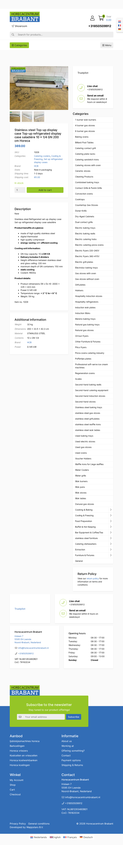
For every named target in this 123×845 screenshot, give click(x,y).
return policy (93, 578)
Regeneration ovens (85, 373)
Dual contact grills (84, 222)
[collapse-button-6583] (110, 515)
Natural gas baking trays (87, 324)
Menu (107, 45)
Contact (66, 755)
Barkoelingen (17, 746)
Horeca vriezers (19, 750)
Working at (68, 746)
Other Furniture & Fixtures (87, 341)
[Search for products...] (13, 34)
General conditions (39, 823)
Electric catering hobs (85, 239)
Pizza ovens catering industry (89, 353)
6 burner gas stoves (85, 131)
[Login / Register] (92, 18)
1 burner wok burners (85, 119)
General (79, 561)
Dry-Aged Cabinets (84, 216)
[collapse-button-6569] (110, 532)
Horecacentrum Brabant (99, 823)
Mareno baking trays (85, 319)
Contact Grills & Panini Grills (88, 188)
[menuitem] (119, 21)
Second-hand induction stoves (90, 396)
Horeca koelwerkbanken (23, 760)
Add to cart (45, 189)
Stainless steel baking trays (88, 407)
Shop (13, 784)
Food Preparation (83, 521)
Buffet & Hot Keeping (85, 527)
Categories (20, 45)
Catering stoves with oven (88, 165)
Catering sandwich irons (87, 159)
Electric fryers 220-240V (87, 250)
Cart (12, 789)
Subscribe (73, 716)
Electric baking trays (85, 228)
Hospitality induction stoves (88, 296)
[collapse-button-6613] (110, 538)
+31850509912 (99, 26)
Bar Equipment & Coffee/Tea (89, 532)
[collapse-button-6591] (110, 544)
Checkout (15, 794)
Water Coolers (82, 470)
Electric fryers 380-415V (87, 256)
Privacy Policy (18, 823)
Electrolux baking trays (86, 267)
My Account (16, 780)
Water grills (80, 475)
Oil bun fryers (81, 336)
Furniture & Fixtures (84, 555)
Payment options (71, 760)
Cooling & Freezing (84, 515)
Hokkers (79, 290)
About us (67, 741)
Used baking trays (84, 435)
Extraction (80, 549)
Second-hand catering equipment (91, 390)
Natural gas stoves (84, 330)
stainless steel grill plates (87, 418)
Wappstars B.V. (34, 827)
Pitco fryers (80, 347)
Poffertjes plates (83, 358)
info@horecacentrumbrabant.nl (33, 648)
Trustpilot (83, 72)
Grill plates (80, 284)
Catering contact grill (85, 148)
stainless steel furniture (86, 538)
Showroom (20, 26)
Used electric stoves (85, 441)
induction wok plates (85, 307)
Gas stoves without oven (87, 279)
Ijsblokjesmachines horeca (24, 741)
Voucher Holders (83, 458)
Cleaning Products (84, 176)
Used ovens (81, 453)
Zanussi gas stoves (84, 504)
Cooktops (80, 199)
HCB (36, 166)
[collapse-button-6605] (110, 527)
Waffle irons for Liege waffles (89, 464)
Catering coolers (42, 156)
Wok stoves (80, 492)
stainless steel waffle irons (88, 424)
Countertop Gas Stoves (86, 205)
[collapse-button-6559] (110, 510)
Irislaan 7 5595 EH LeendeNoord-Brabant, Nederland (28, 639)
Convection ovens (84, 193)
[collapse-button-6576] (110, 521)
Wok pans (80, 487)
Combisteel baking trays (87, 182)
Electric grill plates (84, 262)
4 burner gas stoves (85, 125)
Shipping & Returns (72, 765)
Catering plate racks (85, 154)
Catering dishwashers (85, 544)
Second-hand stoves (85, 401)
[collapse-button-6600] (110, 549)
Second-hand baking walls (88, 384)
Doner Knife (81, 210)
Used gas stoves (83, 447)
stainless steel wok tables (87, 430)
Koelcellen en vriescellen (23, 755)
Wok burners (81, 481)
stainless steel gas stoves (87, 413)
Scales (78, 379)
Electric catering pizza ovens (89, 245)
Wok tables (80, 498)
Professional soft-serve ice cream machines (91, 366)
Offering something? (73, 750)
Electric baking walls (85, 233)
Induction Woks (82, 313)
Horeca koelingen (20, 765)
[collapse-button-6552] (110, 555)
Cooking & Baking (84, 509)
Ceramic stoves (82, 171)
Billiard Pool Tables (84, 142)
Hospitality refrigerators (86, 301)
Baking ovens (81, 136)
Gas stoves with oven (85, 273)
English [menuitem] (56, 837)
